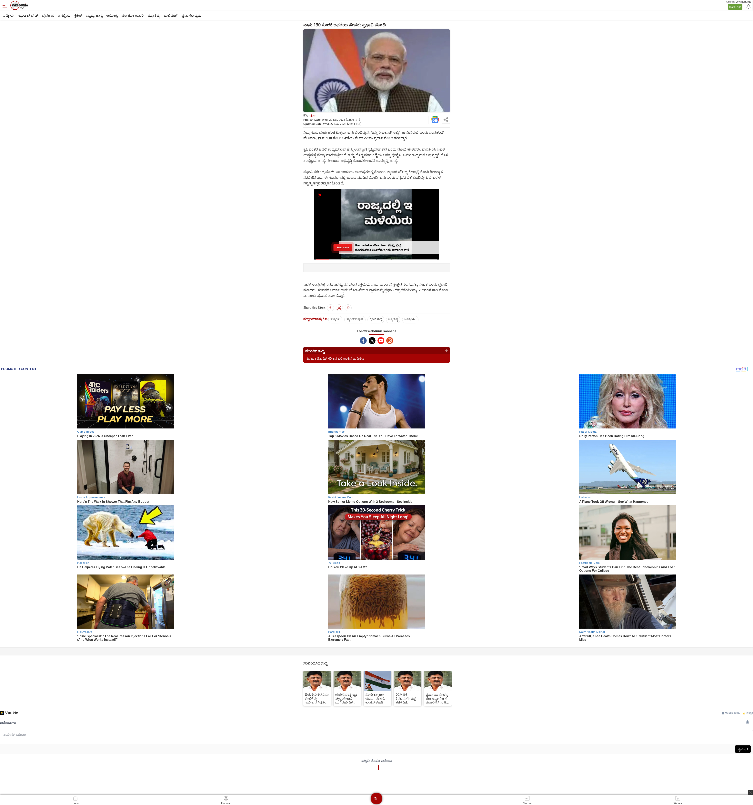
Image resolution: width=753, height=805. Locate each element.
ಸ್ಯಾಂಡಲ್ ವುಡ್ (28, 15)
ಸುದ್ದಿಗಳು (8, 15)
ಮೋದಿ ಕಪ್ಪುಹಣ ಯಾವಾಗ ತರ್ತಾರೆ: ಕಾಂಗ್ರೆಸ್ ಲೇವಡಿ (375, 698)
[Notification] (748, 6)
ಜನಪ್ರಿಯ (64, 15)
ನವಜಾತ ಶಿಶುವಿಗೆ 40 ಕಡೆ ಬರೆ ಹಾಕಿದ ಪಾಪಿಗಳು (335, 358)
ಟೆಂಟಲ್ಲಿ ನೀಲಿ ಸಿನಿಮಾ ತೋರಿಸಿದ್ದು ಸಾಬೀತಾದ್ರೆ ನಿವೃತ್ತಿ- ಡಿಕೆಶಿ (317, 698)
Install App (735, 7)
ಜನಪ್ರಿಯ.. (410, 319)
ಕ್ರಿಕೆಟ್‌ (78, 15)
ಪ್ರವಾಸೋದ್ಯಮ (191, 15)
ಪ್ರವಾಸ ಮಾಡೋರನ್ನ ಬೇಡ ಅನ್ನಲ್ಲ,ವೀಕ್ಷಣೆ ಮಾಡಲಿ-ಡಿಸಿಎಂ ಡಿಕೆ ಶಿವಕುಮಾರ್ (437, 698)
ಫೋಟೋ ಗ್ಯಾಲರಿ (132, 15)
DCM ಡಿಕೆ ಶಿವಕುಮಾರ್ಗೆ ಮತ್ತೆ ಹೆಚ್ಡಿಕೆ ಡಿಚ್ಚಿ (406, 698)
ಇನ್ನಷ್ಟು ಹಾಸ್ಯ (94, 15)
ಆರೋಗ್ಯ (111, 15)
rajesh (312, 115)
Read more (343, 247)
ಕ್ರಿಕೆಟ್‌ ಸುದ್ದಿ (376, 319)
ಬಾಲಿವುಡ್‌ (170, 15)
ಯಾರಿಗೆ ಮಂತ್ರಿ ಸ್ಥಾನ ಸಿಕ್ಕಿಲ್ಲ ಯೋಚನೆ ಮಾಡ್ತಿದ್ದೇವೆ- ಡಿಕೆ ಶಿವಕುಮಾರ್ (346, 698)
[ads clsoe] (750, 792)
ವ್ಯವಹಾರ (48, 15)
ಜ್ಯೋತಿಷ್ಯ (153, 15)
